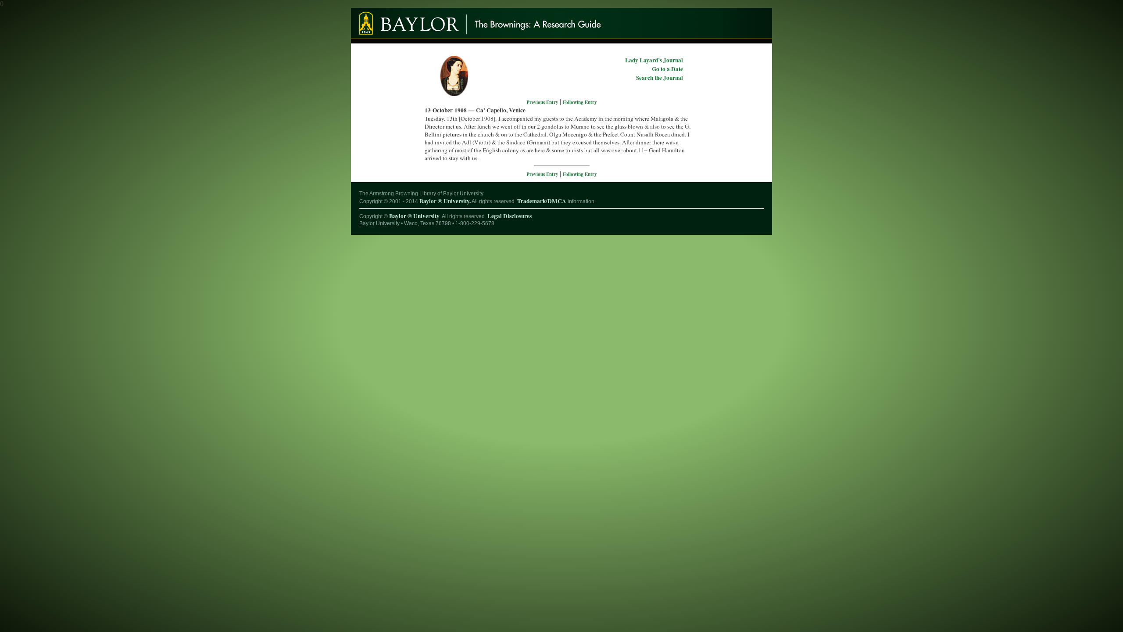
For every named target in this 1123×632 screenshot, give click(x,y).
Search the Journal (659, 77)
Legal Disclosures (509, 216)
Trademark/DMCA (541, 201)
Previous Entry (543, 102)
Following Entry (580, 102)
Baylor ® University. (445, 201)
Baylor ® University (414, 216)
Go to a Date (667, 69)
